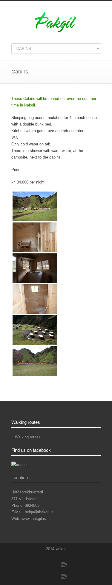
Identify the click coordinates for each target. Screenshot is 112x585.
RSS (61, 573)
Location (19, 477)
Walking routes (28, 437)
